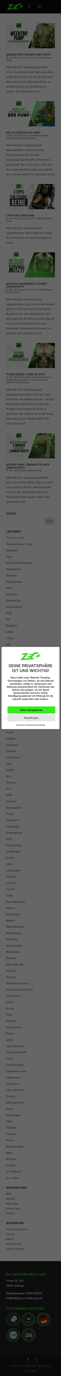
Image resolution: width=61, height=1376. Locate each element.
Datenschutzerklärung (36, 725)
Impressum (20, 725)
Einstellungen (31, 717)
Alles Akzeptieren (31, 710)
